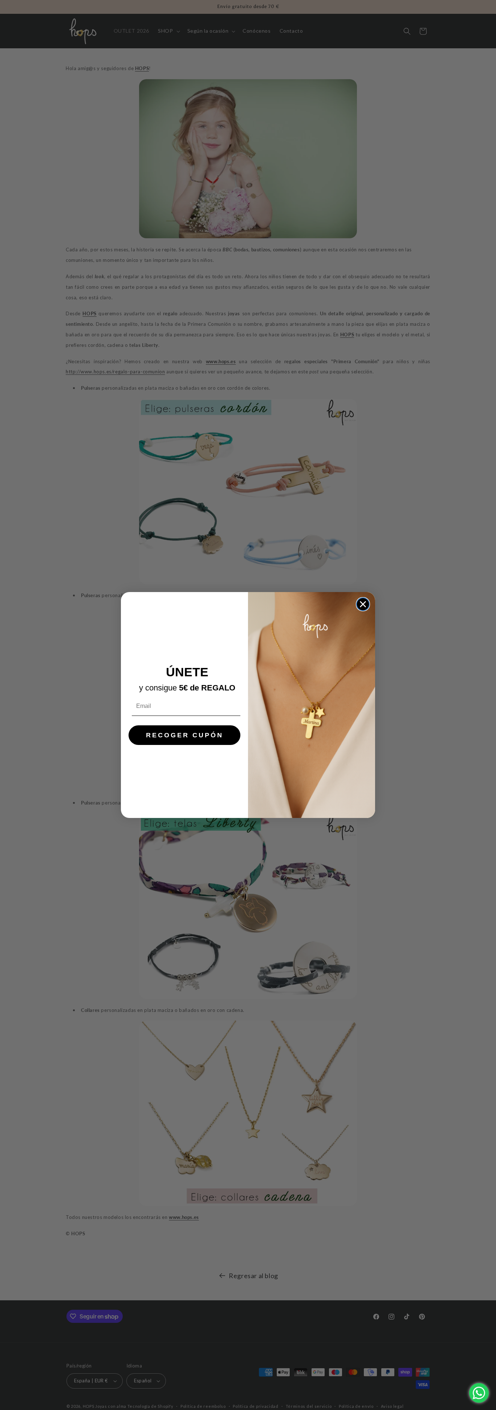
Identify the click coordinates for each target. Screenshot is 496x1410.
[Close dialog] (363, 604)
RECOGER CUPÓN (184, 735)
